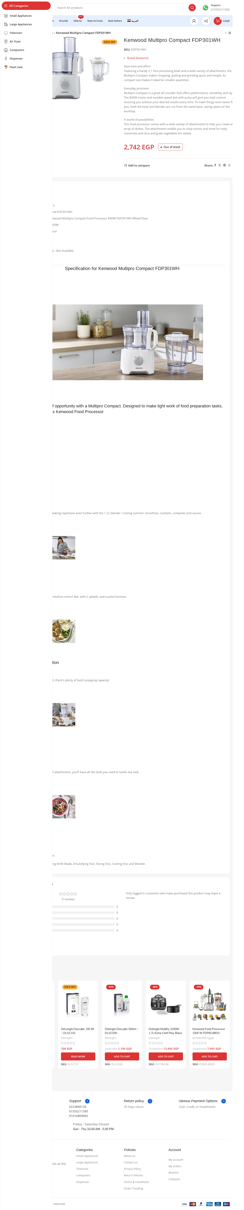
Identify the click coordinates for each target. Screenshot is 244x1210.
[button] (122, 1056)
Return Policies (133, 1175)
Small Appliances (87, 1156)
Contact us (130, 1162)
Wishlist (174, 1172)
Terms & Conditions (136, 1182)
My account (176, 1159)
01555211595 (78, 1111)
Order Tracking (133, 1188)
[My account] (194, 21)
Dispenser (82, 1182)
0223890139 (77, 1107)
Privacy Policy (132, 1169)
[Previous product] (226, 33)
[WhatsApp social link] (229, 165)
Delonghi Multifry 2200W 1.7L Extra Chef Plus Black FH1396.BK (165, 1033)
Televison (82, 1169)
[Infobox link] (216, 7)
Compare (174, 1179)
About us (129, 1156)
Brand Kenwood (137, 58)
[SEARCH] (192, 7)
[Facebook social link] (215, 165)
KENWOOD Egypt (203, 1038)
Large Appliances (87, 1162)
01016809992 (78, 1116)
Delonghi (66, 1038)
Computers (83, 1175)
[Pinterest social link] (224, 165)
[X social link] (219, 165)
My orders (175, 1166)
